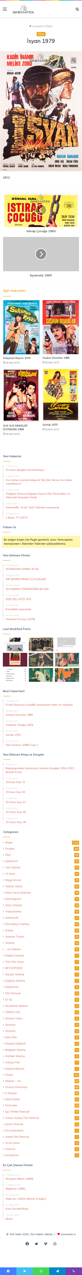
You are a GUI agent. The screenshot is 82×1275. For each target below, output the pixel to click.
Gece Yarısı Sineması (18, 892)
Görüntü (10, 1031)
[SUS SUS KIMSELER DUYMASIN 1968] (21, 395)
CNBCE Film (12, 1012)
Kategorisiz (12, 1155)
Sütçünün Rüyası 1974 (17, 358)
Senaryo (10, 1024)
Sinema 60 (11, 987)
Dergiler (10, 848)
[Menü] (5, 10)
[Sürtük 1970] (61, 394)
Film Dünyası (13, 993)
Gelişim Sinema (14, 955)
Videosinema (13, 911)
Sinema (9, 942)
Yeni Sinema (12, 867)
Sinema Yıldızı (14, 1018)
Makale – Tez (13, 1080)
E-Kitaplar (11, 1093)
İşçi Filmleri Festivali (17, 1111)
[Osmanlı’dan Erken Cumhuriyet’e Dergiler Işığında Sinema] (67, 644)
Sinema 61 (11, 861)
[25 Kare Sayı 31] (41, 660)
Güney (9, 930)
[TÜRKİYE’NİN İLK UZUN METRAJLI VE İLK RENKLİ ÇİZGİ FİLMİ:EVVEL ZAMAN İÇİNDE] (15, 644)
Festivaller (11, 1105)
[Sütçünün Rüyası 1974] (21, 327)
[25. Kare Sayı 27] (41, 675)
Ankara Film (12, 1062)
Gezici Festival (14, 1124)
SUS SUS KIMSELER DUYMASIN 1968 (15, 427)
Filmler (9, 1074)
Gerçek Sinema (14, 974)
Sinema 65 (11, 917)
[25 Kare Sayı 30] (67, 660)
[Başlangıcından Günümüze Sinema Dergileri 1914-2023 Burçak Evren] (15, 660)
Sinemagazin (13, 898)
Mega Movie (13, 880)
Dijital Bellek (12, 1099)
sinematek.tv (68, 1234)
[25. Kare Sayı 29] (67, 675)
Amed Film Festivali (17, 1136)
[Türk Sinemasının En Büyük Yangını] (41, 644)
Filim (8, 854)
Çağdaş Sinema (15, 980)
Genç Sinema (13, 905)
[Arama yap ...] (77, 10)
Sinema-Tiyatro (14, 936)
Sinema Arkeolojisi (16, 1087)
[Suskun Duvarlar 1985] (61, 327)
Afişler (49, 26)
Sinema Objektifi (15, 1043)
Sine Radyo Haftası (17, 924)
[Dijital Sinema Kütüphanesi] (22, 9)
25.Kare (10, 873)
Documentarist (14, 1130)
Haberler (10, 1149)
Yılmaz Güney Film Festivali (22, 1117)
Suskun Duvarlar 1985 (56, 357)
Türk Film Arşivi (14, 961)
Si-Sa (8, 999)
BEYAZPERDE (14, 968)
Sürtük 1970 (50, 424)
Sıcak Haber (12, 1142)
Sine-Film (11, 1037)
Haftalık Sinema (15, 1056)
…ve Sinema (12, 949)
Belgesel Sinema (15, 1049)
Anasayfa (37, 26)
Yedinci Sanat (13, 886)
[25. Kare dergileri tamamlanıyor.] (15, 675)
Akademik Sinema (16, 1005)
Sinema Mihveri (14, 1068)
